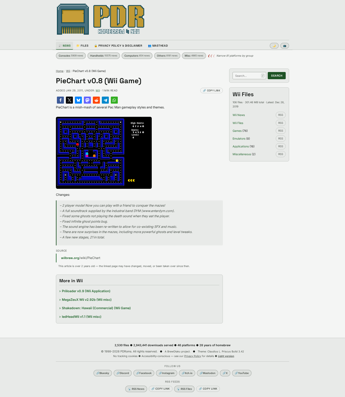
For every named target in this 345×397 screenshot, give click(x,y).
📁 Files (82, 45)
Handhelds (103, 55)
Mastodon (207, 373)
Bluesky (102, 373)
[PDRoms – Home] (101, 19)
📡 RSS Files (184, 388)
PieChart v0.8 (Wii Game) (98, 80)
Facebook (144, 373)
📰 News (64, 45)
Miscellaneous (242, 154)
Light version (226, 356)
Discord (122, 373)
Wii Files (238, 123)
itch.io (187, 373)
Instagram (166, 373)
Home (59, 71)
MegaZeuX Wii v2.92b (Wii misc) (87, 300)
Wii (68, 71)
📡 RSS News (136, 388)
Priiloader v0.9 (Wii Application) (86, 291)
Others (167, 55)
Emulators (239, 138)
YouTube (242, 373)
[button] (60, 100)
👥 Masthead (158, 45)
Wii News (239, 115)
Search (276, 75)
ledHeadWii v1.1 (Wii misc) (81, 317)
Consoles (71, 55)
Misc (194, 55)
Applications (241, 146)
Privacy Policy (192, 356)
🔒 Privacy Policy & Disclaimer (118, 45)
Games (237, 130)
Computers (137, 55)
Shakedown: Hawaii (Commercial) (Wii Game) (96, 308)
